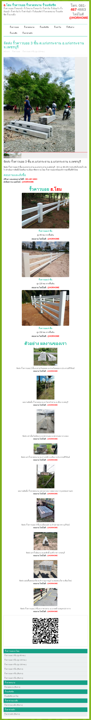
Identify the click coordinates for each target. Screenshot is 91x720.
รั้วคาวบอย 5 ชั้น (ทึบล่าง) (13, 678)
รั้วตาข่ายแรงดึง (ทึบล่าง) (13, 705)
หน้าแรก (7, 51)
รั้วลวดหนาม (29, 27)
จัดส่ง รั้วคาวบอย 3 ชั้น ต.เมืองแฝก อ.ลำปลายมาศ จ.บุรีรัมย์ (45, 525)
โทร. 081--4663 (78, 7)
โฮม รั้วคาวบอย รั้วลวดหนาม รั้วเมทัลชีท (30, 5)
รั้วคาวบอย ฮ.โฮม (12, 651)
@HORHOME (28, 182)
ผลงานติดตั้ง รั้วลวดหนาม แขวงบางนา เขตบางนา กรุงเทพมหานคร (45, 491)
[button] (45, 631)
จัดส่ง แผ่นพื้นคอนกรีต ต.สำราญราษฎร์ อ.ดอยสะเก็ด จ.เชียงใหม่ (45, 581)
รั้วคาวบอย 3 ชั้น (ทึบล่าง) (13, 669)
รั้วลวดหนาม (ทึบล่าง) (12, 687)
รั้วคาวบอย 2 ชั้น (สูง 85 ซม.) (15, 655)
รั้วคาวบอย (14, 27)
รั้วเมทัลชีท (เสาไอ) (11, 696)
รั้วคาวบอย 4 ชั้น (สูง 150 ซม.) (15, 664)
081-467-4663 (31, 179)
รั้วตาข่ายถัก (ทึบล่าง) (12, 714)
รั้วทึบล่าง (70, 27)
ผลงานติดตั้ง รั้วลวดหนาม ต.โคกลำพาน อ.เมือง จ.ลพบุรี (45, 402)
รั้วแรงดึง (13, 33)
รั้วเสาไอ (57, 27)
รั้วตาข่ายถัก (27, 33)
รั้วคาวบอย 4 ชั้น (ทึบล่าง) (13, 673)
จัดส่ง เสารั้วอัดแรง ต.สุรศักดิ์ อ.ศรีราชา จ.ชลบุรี (45, 553)
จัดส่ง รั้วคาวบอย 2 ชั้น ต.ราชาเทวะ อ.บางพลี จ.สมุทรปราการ (45, 609)
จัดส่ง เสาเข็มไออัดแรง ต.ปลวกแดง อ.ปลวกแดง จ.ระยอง (45, 436)
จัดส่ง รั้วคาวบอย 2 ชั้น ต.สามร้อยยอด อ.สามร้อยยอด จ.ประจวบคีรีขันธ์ (45, 368)
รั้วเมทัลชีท (44, 27)
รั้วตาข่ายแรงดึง (11, 701)
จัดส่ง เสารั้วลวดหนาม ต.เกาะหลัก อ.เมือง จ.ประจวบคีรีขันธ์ (45, 457)
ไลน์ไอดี (78, 16)
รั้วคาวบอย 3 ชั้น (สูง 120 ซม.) (34, 51)
